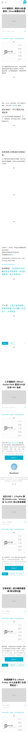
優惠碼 (13, 665)
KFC (12, 343)
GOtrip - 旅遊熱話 (7, 522)
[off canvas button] (2, 2)
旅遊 (11, 38)
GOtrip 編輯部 (6, 611)
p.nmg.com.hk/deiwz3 (8, 264)
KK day (13, 574)
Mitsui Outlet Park (13, 442)
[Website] (13, 484)
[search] (5, 2)
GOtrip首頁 (5, 38)
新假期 (15, 105)
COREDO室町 (15, 455)
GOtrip (4, 31)
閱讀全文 (14, 457)
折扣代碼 (21, 665)
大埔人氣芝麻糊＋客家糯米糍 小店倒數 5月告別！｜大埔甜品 (14, 308)
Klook (21, 574)
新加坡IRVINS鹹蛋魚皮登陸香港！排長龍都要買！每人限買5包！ (13, 271)
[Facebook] (15, 484)
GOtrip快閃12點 (19, 38)
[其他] (25, 32)
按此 (12, 254)
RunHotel (4, 407)
